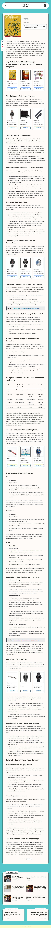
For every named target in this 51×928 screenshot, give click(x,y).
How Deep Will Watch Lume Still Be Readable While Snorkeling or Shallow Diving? (35, 897)
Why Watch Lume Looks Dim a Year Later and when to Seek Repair (18, 897)
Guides (26, 19)
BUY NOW (12, 88)
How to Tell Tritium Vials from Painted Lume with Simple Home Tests (18, 887)
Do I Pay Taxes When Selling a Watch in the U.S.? (36, 877)
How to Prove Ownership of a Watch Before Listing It (17, 878)
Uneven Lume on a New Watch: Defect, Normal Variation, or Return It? (40, 887)
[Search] (45, 5)
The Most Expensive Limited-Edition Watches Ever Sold (12, 914)
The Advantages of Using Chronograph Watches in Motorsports (38, 914)
